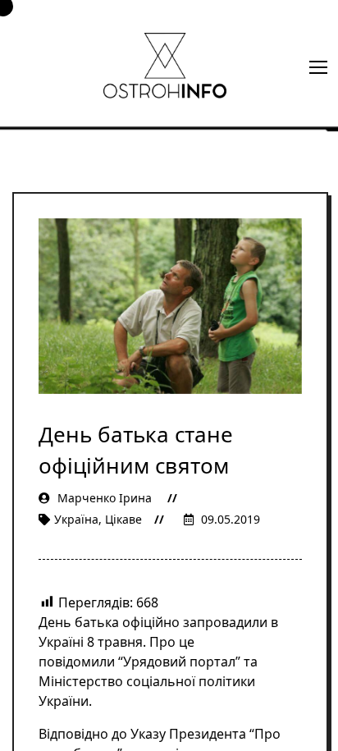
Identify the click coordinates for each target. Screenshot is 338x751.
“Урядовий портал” (181, 662)
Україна (76, 519)
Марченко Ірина (104, 498)
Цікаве (123, 519)
